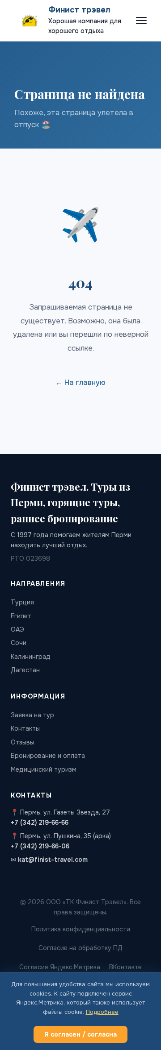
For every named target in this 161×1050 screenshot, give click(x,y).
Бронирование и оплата (48, 756)
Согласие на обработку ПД (80, 948)
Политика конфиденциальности (80, 929)
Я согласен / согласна (80, 1034)
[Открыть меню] (141, 20)
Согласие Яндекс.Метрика (59, 967)
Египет (21, 616)
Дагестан (25, 670)
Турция (22, 602)
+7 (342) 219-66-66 (39, 823)
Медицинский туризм (43, 769)
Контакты (25, 728)
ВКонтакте (125, 967)
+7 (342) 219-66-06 (40, 846)
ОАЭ (17, 629)
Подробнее (102, 1012)
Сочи (18, 643)
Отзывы (22, 742)
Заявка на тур (32, 715)
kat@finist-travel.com (53, 860)
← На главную (80, 382)
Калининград (31, 657)
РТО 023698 (30, 558)
